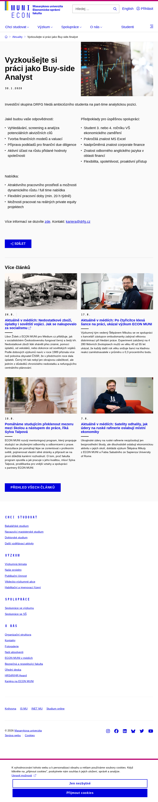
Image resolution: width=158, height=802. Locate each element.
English (128, 9)
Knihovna (10, 708)
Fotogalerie (12, 646)
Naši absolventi (14, 652)
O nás (11, 626)
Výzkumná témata (16, 564)
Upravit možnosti (22, 775)
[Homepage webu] (34, 9)
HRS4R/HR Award (16, 675)
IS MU (24, 708)
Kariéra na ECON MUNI (19, 681)
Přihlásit (146, 9)
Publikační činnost (16, 575)
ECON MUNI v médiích (19, 657)
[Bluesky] (133, 731)
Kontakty (10, 640)
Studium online (55, 708)
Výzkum (12, 555)
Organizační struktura (18, 634)
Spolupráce (17, 599)
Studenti (127, 27)
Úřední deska (13, 669)
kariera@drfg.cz (78, 222)
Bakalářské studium (17, 525)
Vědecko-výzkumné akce (20, 581)
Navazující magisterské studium (24, 531)
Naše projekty (13, 569)
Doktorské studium (16, 537)
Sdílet (20, 243)
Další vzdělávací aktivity (19, 543)
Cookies (30, 735)
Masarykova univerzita (28, 730)
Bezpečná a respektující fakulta (24, 663)
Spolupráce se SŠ (16, 613)
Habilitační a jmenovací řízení (23, 587)
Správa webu (13, 735)
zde (47, 222)
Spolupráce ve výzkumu (19, 607)
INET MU (37, 708)
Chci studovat (21, 517)
